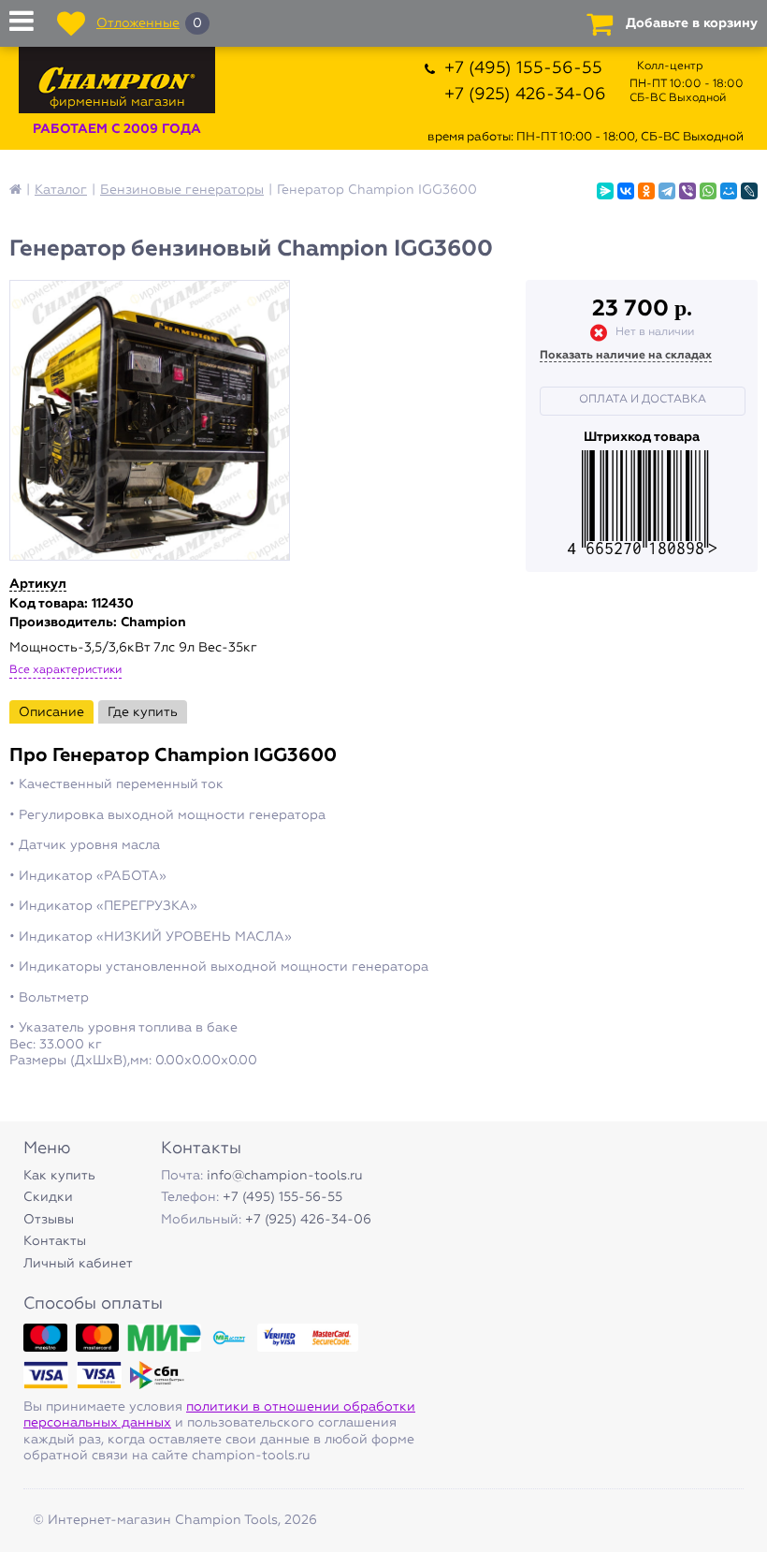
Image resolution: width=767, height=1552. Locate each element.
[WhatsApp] (708, 191)
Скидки (48, 1197)
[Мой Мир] (728, 191)
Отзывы (48, 1219)
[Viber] (687, 191)
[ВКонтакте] (625, 191)
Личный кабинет (78, 1263)
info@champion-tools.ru (285, 1175)
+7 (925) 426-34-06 (525, 94)
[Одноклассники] (646, 191)
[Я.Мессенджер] (605, 191)
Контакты (54, 1241)
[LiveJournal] (749, 191)
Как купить (59, 1175)
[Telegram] (666, 191)
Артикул (37, 584)
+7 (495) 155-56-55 (523, 68)
